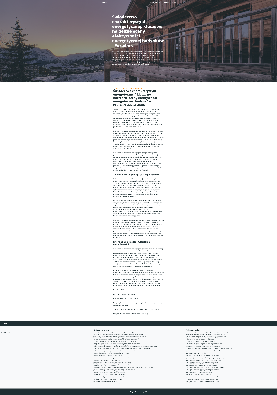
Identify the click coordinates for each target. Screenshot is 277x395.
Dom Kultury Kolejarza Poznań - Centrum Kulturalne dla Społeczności (205, 358)
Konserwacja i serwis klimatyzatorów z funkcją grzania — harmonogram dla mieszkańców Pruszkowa (121, 348)
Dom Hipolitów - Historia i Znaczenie (196, 353)
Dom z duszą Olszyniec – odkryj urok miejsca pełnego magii (202, 381)
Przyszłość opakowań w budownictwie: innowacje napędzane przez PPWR (113, 332)
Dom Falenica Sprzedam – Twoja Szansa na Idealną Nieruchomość (204, 343)
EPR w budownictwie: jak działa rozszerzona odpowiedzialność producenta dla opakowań (118, 334)
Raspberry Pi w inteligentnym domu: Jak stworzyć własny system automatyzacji (115, 350)
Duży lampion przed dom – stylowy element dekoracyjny (109, 374)
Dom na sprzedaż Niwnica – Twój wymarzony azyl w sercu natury (204, 360)
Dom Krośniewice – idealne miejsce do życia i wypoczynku (109, 383)
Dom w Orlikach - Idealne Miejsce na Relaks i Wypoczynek (202, 362)
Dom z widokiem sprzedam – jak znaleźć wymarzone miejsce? (203, 376)
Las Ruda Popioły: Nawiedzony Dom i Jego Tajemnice (200, 339)
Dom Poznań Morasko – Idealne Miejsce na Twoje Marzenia (202, 355)
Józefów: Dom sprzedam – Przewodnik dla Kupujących (201, 341)
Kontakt (174, 2)
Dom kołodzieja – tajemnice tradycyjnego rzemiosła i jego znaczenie (205, 357)
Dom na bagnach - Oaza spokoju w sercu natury (106, 351)
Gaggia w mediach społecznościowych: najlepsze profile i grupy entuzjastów (114, 345)
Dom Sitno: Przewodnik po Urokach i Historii (198, 374)
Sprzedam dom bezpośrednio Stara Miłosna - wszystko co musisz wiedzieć (206, 383)
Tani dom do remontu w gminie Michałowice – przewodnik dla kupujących (206, 367)
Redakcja (166, 2)
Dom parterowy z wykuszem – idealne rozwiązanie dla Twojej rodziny (112, 362)
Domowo (103, 2)
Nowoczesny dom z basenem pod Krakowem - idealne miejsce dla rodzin (206, 334)
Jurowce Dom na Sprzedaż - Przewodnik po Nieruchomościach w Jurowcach (207, 332)
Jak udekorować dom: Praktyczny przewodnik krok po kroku (202, 379)
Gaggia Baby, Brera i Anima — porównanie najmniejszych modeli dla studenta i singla (116, 343)
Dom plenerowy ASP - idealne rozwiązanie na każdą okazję (109, 377)
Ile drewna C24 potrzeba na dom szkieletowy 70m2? (107, 379)
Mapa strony (5, 332)
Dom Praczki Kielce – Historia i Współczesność (199, 372)
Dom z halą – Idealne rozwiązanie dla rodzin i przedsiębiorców (203, 369)
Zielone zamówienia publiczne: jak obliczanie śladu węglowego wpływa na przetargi (116, 338)
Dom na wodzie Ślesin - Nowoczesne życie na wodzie (108, 355)
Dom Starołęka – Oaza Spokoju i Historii (104, 365)
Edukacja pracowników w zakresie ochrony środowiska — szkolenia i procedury (115, 339)
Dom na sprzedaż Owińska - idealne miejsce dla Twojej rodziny (203, 345)
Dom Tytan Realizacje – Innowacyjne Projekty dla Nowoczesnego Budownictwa (115, 364)
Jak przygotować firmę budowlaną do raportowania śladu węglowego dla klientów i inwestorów (119, 336)
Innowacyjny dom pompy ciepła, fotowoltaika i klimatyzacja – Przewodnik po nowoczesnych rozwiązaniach (123, 367)
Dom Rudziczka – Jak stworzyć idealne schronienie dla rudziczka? (111, 353)
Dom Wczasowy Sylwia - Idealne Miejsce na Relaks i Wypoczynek (111, 376)
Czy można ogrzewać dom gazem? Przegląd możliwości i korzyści (204, 338)
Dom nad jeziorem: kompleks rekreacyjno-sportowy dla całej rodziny (205, 350)
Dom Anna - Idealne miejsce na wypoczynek (198, 351)
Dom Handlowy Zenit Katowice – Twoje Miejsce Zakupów (201, 365)
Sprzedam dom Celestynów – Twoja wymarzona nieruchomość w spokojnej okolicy (209, 348)
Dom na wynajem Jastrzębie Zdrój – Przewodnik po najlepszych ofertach (206, 336)
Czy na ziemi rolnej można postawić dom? (105, 381)
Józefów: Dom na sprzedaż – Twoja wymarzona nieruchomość (203, 346)
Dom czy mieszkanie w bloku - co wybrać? (104, 358)
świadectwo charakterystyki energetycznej (128, 88)
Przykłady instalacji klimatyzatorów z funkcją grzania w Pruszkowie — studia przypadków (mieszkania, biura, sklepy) (125, 346)
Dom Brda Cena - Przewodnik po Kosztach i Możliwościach (202, 371)
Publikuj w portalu (155, 2)
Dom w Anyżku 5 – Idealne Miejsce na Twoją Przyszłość (108, 371)
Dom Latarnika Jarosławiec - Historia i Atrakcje (106, 360)
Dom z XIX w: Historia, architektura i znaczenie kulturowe (202, 364)
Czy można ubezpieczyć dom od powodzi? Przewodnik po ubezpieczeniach (114, 369)
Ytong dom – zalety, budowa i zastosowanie (198, 377)
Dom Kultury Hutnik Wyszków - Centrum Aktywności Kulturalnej (111, 357)
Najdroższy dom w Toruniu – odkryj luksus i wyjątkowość (109, 372)
